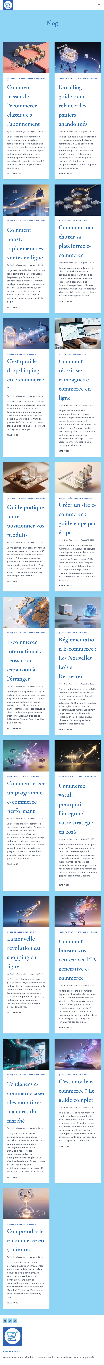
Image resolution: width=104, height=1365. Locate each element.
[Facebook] (5, 1320)
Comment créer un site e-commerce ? (76, 498)
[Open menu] (98, 5)
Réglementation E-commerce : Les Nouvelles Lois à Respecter (77, 658)
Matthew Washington (18, 131)
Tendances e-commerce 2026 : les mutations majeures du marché (25, 1102)
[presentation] (26, 57)
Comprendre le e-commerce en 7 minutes (25, 1240)
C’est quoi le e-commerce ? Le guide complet (76, 1091)
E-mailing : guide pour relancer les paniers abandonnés (73, 105)
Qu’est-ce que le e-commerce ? (73, 221)
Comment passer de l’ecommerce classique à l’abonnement (23, 105)
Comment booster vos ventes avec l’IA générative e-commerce (77, 959)
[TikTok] (15, 1320)
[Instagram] (10, 1320)
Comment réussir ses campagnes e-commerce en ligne (75, 379)
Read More (14, 174)
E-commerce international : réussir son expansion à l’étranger (24, 660)
